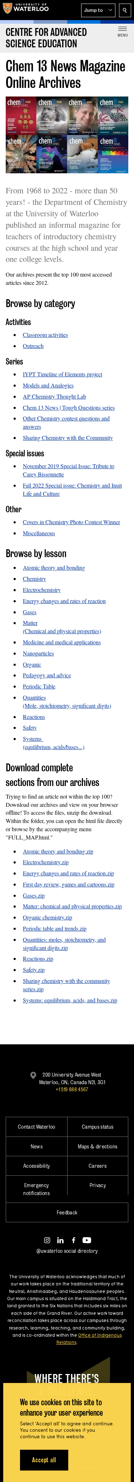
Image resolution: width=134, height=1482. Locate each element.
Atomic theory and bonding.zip (58, 851)
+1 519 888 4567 (71, 1089)
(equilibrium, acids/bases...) (53, 747)
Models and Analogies (48, 385)
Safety (30, 727)
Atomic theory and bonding (54, 567)
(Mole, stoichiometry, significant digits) (67, 705)
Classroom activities (45, 334)
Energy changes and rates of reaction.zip (68, 873)
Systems (33, 738)
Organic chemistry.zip (47, 917)
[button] (98, 10)
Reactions (34, 716)
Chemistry (34, 578)
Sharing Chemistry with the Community (68, 437)
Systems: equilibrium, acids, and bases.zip (70, 1000)
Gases (29, 612)
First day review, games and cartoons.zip (68, 884)
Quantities (34, 697)
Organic (32, 664)
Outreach (33, 345)
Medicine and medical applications (62, 642)
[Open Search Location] (125, 10)
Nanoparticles (38, 653)
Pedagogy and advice (47, 675)
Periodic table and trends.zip (54, 928)
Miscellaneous (39, 533)
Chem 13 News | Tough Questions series (69, 407)
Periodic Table (39, 686)
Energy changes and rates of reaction (64, 600)
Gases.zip (34, 895)
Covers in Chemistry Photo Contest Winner (71, 522)
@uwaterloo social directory (67, 1251)
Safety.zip (34, 969)
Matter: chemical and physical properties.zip (72, 906)
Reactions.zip (38, 958)
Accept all (44, 1460)
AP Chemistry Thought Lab (54, 396)
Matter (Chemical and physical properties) (62, 627)
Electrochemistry (42, 589)
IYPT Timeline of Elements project (62, 374)
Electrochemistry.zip (46, 862)
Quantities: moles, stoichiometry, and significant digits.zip (64, 943)
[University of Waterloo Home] (26, 10)
